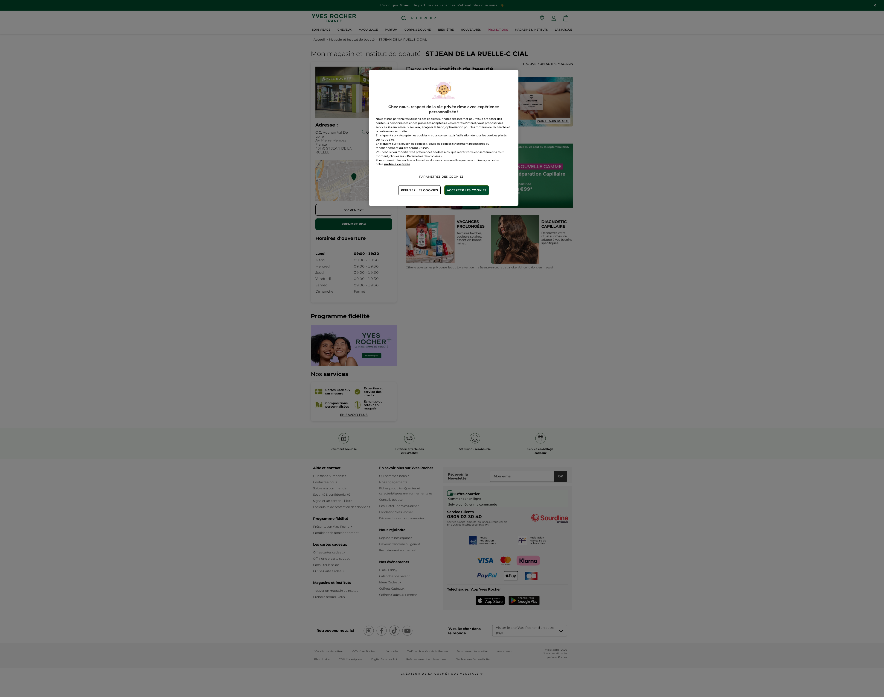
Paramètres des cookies (441, 176)
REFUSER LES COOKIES (419, 190)
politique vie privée (397, 164)
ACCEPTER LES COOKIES (466, 190)
